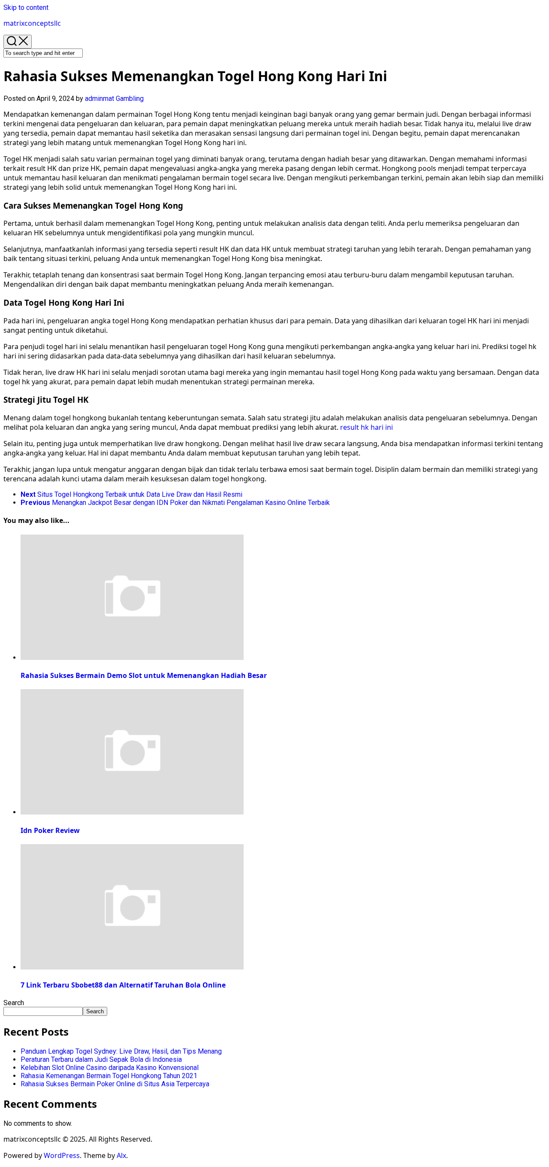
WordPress (62, 1155)
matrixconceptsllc (32, 23)
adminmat (99, 98)
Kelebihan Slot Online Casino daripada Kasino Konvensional (110, 1068)
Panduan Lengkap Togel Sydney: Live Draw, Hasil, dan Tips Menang (121, 1051)
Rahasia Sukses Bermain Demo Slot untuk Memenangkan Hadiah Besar (144, 675)
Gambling (130, 98)
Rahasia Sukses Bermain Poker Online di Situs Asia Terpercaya (115, 1084)
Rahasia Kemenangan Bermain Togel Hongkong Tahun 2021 (109, 1076)
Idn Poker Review (50, 830)
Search (13, 1003)
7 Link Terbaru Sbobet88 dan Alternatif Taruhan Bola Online (123, 985)
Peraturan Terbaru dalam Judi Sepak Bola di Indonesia (101, 1059)
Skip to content (25, 7)
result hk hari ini (366, 427)
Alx (121, 1155)
